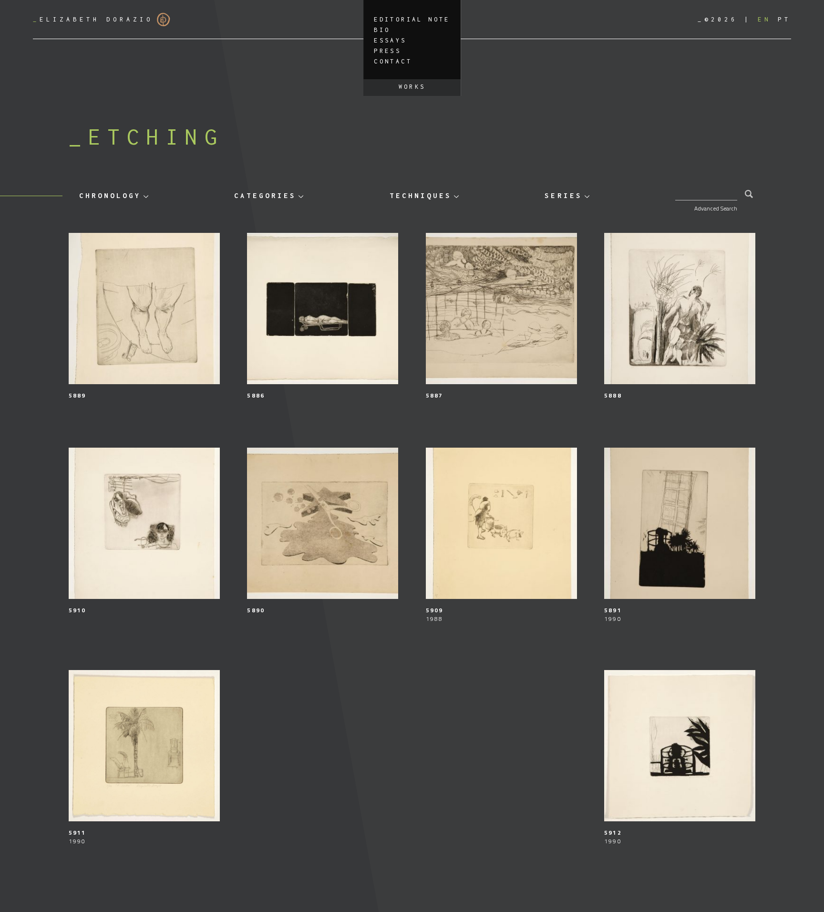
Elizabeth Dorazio (93, 19)
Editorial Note (412, 19)
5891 (612, 610)
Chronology (110, 195)
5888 (612, 395)
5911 (77, 832)
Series (563, 195)
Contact (393, 61)
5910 (77, 610)
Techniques (421, 195)
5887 (434, 395)
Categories (265, 195)
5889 (77, 395)
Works (412, 86)
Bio (382, 29)
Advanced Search (715, 208)
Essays (390, 40)
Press (387, 50)
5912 (612, 832)
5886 (255, 395)
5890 (255, 610)
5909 (434, 610)
